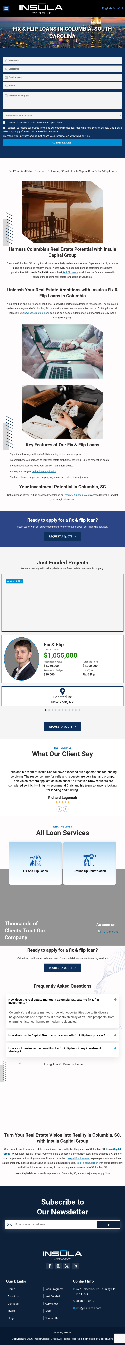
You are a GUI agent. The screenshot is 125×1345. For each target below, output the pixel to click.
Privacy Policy (62, 1332)
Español (117, 8)
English (107, 8)
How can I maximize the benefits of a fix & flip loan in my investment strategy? (54, 1049)
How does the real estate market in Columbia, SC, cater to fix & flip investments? (53, 1001)
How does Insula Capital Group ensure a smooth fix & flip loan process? (56, 1035)
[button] (6, 8)
